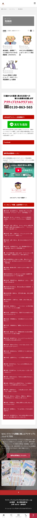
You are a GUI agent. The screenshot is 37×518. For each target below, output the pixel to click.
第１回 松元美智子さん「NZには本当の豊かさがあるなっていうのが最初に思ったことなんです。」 (18, 416)
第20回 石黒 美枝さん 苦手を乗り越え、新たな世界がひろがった (18, 294)
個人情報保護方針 (22, 502)
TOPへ (33, 516)
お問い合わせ (18, 516)
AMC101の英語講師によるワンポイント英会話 (26, 53)
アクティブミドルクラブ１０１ (23, 508)
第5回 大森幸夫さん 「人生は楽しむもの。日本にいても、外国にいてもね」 (18, 390)
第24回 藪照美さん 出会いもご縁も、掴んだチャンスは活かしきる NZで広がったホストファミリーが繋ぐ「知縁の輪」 (18, 261)
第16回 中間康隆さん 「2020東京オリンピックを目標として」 (18, 319)
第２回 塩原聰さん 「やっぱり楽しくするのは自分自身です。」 (18, 409)
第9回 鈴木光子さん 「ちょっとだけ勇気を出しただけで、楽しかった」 (18, 364)
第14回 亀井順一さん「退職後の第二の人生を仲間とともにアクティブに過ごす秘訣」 (18, 332)
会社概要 (12, 502)
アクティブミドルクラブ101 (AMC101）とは (18, 500)
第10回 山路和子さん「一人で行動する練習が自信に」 (18, 358)
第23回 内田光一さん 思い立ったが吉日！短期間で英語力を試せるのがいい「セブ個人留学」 (18, 274)
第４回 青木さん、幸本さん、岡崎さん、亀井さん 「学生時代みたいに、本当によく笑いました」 (18, 397)
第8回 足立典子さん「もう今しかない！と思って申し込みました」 (18, 371)
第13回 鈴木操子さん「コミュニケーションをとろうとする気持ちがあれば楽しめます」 (18, 339)
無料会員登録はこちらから (18, 455)
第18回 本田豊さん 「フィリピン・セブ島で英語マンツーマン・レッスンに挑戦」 (18, 307)
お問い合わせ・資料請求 (18, 504)
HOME (5, 9)
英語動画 (20, 9)
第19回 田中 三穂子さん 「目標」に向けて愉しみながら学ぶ (18, 300)
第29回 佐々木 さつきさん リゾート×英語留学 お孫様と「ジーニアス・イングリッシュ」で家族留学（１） (18, 219)
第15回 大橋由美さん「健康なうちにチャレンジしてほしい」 (18, 326)
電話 (26, 516)
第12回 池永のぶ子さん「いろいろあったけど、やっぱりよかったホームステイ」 (18, 345)
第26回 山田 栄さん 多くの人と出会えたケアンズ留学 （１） (18, 240)
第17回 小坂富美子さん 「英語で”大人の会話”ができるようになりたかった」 (18, 313)
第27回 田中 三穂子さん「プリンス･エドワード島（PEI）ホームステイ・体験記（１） (18, 234)
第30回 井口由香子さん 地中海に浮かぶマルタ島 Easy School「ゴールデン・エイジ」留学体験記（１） (18, 211)
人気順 (9, 30)
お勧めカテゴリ (16, 30)
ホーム (3, 516)
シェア (11, 516)
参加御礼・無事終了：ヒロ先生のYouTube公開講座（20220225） (10, 53)
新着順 (4, 30)
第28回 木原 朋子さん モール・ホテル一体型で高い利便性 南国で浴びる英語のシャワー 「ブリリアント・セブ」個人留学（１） (18, 227)
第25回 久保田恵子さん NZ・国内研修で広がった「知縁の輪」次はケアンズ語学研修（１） (18, 247)
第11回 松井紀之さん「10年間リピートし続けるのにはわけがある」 (18, 352)
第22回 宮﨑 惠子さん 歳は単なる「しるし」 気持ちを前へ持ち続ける (18, 281)
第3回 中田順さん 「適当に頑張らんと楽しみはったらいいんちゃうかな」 (18, 403)
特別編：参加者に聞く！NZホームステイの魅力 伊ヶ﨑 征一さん (18, 268)
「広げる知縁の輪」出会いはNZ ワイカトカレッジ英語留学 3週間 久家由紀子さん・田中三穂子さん (18, 253)
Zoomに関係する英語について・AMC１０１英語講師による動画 (10, 77)
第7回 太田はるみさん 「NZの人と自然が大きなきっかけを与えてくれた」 (18, 377)
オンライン (12, 9)
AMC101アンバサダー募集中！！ (18, 197)
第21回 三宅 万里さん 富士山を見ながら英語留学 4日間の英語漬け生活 (18, 287)
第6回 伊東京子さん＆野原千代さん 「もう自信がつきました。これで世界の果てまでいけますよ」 (18, 384)
